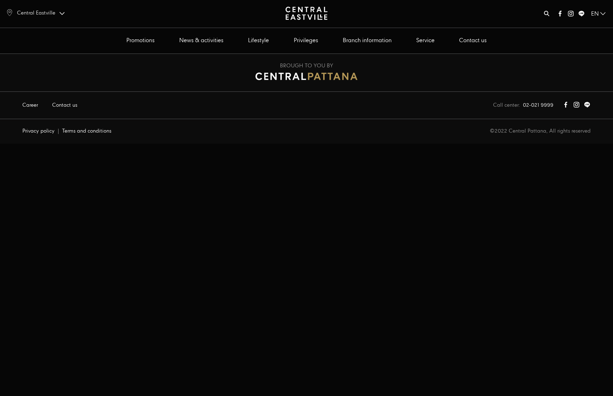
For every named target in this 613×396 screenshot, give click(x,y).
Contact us (473, 40)
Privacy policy (38, 131)
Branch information (367, 40)
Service (425, 40)
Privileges (306, 40)
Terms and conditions (86, 131)
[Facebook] (560, 15)
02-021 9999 (538, 105)
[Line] (581, 15)
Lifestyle (258, 40)
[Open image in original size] (306, 13)
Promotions (140, 40)
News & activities (201, 40)
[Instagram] (570, 15)
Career (30, 105)
